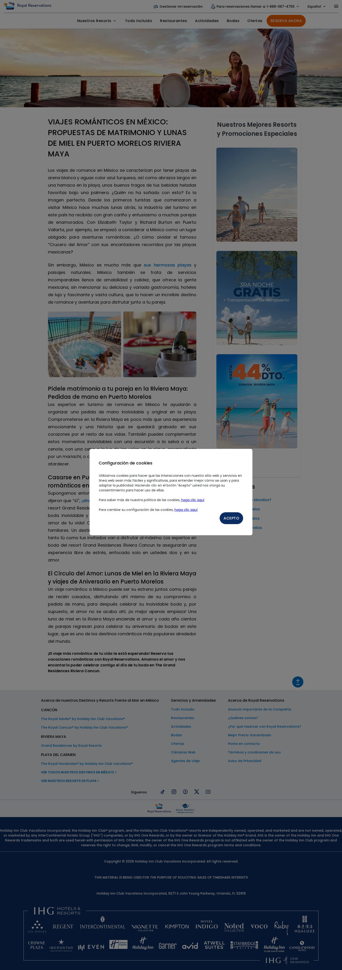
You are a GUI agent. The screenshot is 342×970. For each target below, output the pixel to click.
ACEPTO (231, 518)
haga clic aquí (192, 500)
